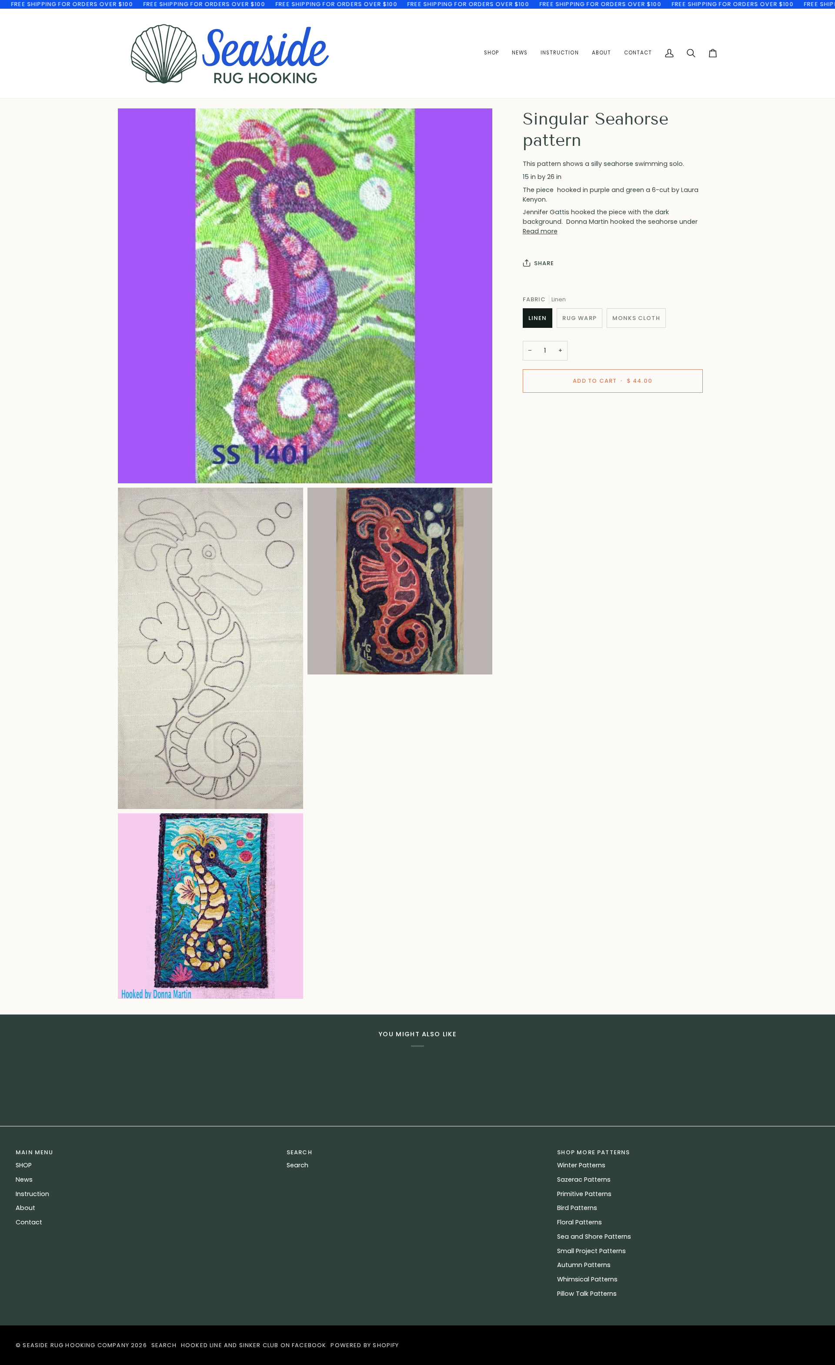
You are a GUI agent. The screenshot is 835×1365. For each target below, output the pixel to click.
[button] (559, 53)
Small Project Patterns (591, 1251)
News (24, 1179)
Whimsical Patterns (587, 1279)
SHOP (24, 1165)
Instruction (32, 1194)
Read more (540, 231)
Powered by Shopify (365, 1345)
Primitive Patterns (584, 1194)
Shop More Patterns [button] (593, 1152)
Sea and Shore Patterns (594, 1236)
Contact (29, 1222)
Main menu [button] (34, 1152)
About (25, 1207)
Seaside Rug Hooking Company (76, 1345)
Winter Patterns (581, 1165)
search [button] (299, 1152)
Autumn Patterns (584, 1265)
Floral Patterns (579, 1222)
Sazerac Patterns (584, 1179)
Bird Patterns (577, 1207)
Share (544, 263)
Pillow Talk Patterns (587, 1293)
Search (297, 1165)
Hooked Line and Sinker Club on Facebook (254, 1345)
